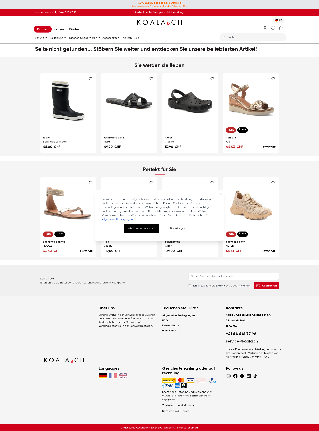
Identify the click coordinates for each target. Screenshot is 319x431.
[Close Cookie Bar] (221, 194)
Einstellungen (177, 228)
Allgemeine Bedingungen (117, 219)
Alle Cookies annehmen (141, 228)
